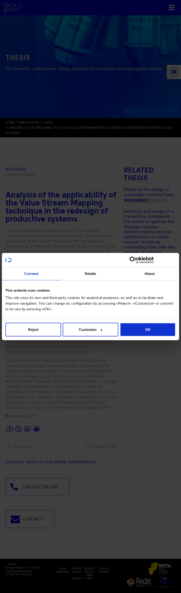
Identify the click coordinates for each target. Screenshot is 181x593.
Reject (33, 330)
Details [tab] (90, 273)
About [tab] (149, 273)
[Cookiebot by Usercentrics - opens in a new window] (133, 259)
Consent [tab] (31, 273)
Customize (88, 330)
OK (148, 330)
